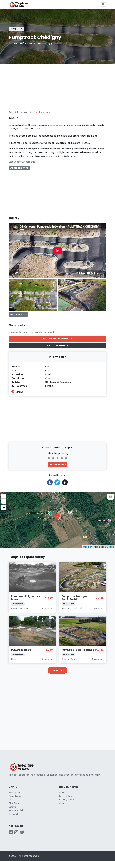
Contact (63, 803)
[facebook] (11, 833)
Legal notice (66, 796)
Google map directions (57, 339)
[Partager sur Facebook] (50, 482)
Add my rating (57, 464)
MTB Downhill (16, 810)
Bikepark (13, 814)
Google (110, 546)
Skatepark (14, 792)
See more (57, 670)
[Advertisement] (57, 87)
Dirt (11, 799)
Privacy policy (66, 799)
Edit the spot (20, 168)
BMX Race (14, 803)
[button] (57, 516)
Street (12, 806)
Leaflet (88, 546)
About (62, 792)
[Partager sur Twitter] (57, 482)
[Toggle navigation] (103, 4)
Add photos (19, 314)
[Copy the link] (65, 482)
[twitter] (22, 833)
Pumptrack (15, 796)
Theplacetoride (41, 112)
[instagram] (16, 833)
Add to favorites (57, 345)
